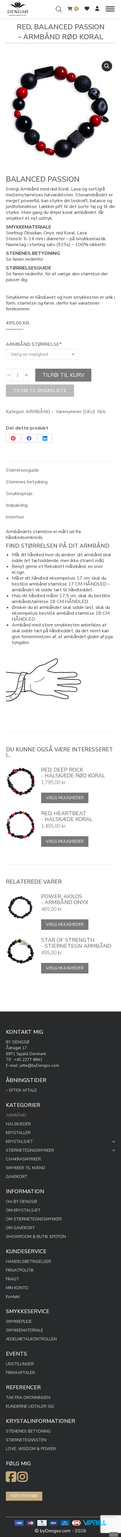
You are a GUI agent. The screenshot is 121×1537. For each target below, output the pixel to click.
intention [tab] (15, 517)
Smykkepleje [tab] (19, 493)
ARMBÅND (38, 411)
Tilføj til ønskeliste (40, 390)
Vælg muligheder (65, 798)
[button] (107, 66)
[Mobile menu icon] (110, 9)
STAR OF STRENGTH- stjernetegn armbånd (76, 943)
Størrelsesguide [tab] (22, 470)
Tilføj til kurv (63, 375)
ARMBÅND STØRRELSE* (33, 344)
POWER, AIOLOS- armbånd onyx (64, 899)
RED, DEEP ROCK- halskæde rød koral (73, 773)
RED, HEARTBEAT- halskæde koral (67, 816)
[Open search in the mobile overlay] (59, 8)
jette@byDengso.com (39, 1065)
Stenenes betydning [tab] (27, 482)
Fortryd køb (24, 1496)
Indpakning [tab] (17, 505)
